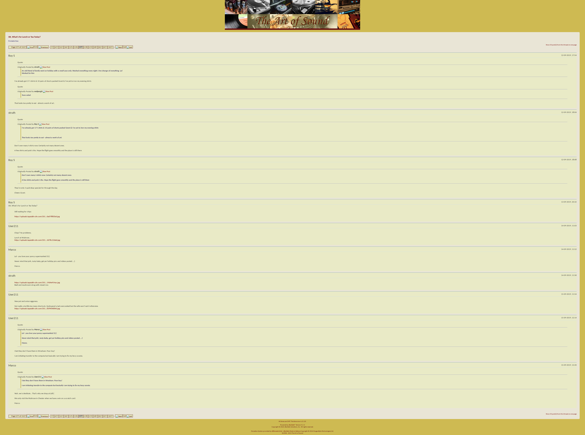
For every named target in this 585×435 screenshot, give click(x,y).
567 (66, 47)
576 (76, 47)
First (35, 47)
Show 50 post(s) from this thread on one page (561, 45)
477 (56, 47)
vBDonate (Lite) (277, 431)
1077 (110, 47)
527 (61, 47)
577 (80, 47)
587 (95, 47)
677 (105, 47)
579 (90, 47)
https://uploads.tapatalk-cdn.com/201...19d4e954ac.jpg (37, 283)
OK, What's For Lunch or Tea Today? (24, 37)
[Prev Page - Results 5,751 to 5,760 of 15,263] (43, 46)
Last (125, 47)
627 (100, 47)
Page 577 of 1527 (18, 47)
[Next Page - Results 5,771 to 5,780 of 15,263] (119, 46)
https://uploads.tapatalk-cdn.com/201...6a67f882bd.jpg (37, 217)
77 (52, 47)
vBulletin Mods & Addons (291, 431)
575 (71, 47)
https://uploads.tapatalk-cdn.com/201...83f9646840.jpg (37, 309)
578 (85, 47)
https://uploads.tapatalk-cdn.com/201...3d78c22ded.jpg (37, 240)
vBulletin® (292, 425)
